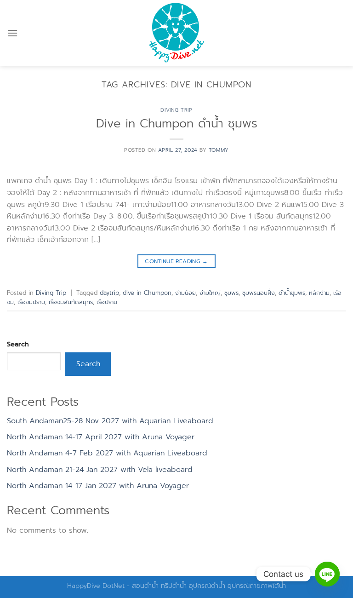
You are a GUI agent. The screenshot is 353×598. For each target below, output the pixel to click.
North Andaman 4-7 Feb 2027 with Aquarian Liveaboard (107, 453)
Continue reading (176, 261)
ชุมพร (231, 292)
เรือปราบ (107, 302)
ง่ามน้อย (185, 292)
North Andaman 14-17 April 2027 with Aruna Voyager (100, 437)
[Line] (327, 574)
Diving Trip (176, 110)
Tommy (219, 150)
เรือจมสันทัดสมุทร (71, 302)
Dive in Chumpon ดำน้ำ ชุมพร (176, 123)
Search (18, 344)
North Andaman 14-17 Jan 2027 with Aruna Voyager (98, 485)
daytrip (109, 292)
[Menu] (12, 33)
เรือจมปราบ (31, 302)
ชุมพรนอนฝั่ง (258, 292)
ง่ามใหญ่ (210, 292)
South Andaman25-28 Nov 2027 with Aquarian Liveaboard (110, 420)
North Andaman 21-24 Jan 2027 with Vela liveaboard (100, 469)
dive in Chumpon (147, 292)
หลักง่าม (319, 292)
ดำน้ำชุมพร (292, 292)
